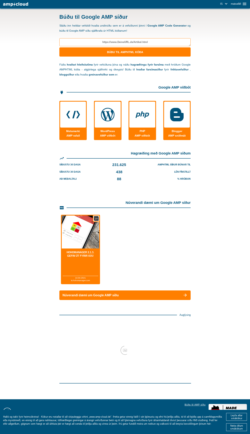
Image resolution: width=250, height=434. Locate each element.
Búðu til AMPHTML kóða (125, 52)
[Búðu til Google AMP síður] (15, 4)
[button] (224, 4)
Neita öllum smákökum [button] (236, 427)
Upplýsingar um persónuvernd (21, 427)
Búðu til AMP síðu (195, 404)
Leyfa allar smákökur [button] (236, 417)
